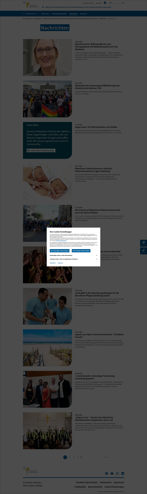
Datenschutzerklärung (61, 240)
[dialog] (73, 247)
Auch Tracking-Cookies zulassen (81, 250)
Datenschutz (53, 262)
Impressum (60, 262)
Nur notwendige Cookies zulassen (60, 250)
